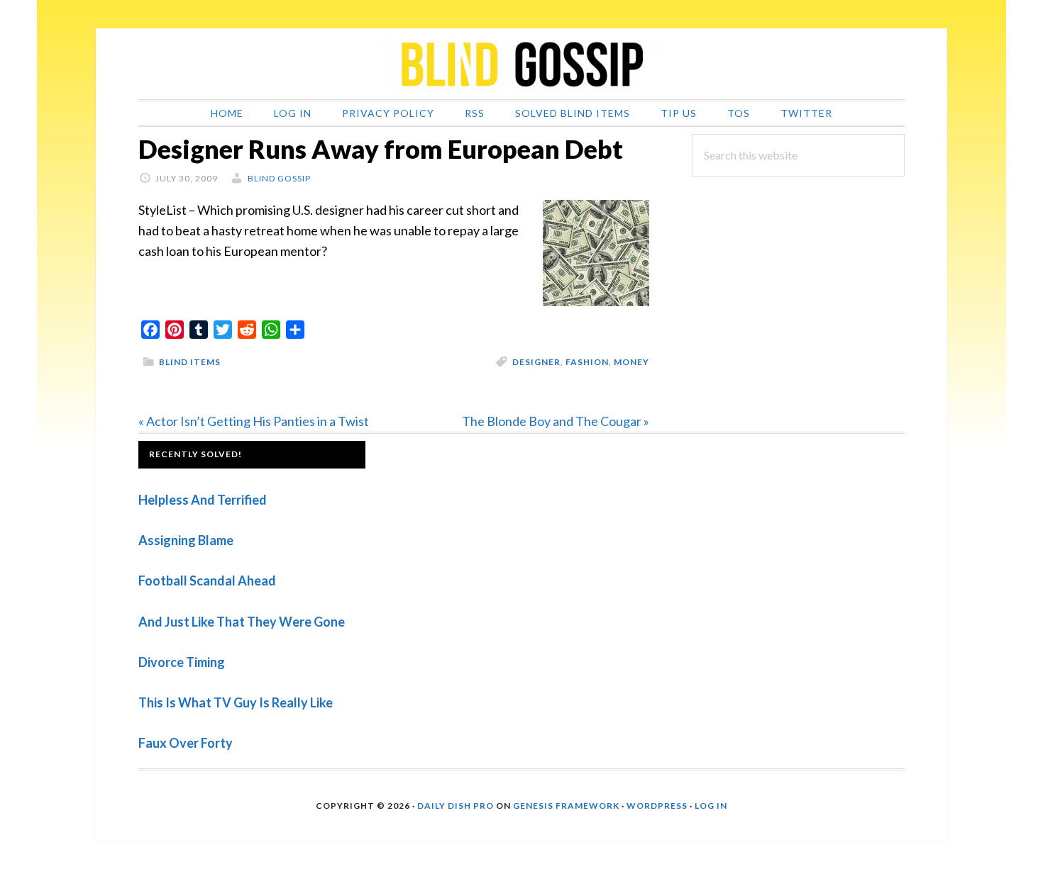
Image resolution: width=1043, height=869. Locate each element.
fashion (587, 362)
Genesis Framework (566, 805)
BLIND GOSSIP (521, 63)
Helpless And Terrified (202, 500)
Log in (711, 805)
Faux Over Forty (185, 743)
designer (536, 362)
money (631, 362)
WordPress (657, 805)
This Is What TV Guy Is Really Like (235, 702)
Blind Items (190, 362)
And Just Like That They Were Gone (241, 621)
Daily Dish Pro (455, 805)
